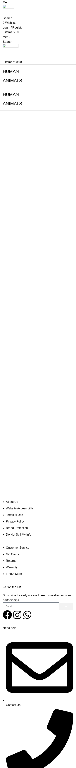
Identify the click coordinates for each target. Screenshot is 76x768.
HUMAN (11, 71)
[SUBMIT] (66, 606)
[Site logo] (8, 10)
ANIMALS (12, 80)
